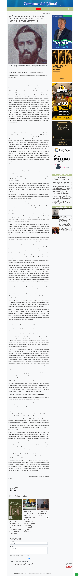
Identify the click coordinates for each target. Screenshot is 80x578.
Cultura (14, 9)
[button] (70, 9)
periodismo (43, 11)
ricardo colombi (30, 11)
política (37, 11)
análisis (52, 11)
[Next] (47, 517)
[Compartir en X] (13, 490)
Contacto (32, 9)
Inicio (9, 9)
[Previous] (10, 517)
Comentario (12, 546)
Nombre (12, 541)
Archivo (20, 9)
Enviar (29, 558)
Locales (25, 9)
